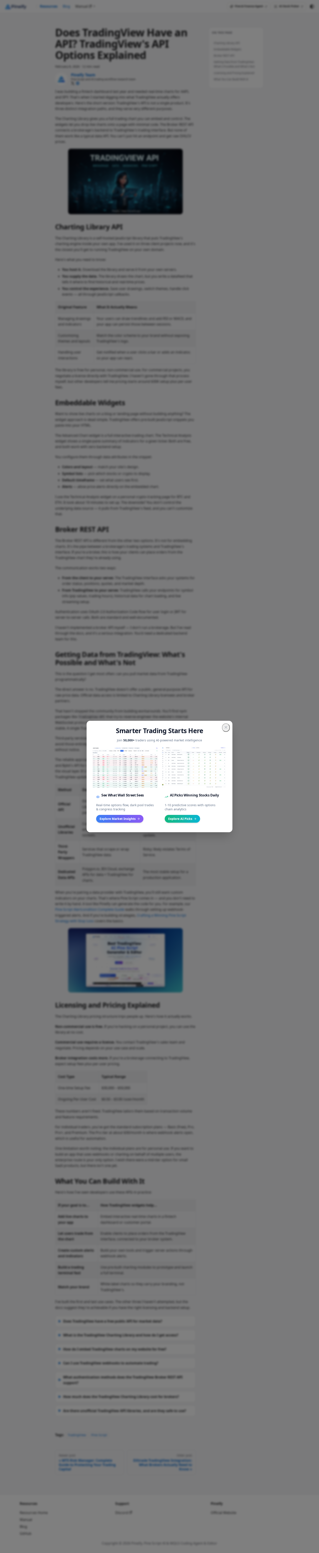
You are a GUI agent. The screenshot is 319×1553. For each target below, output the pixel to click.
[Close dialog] (226, 727)
